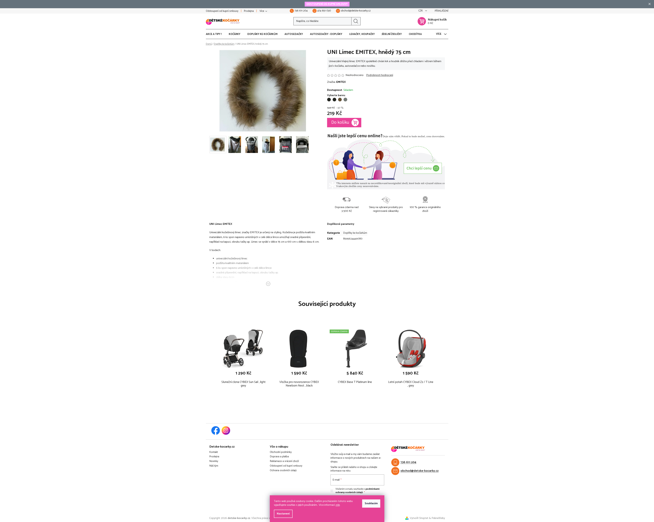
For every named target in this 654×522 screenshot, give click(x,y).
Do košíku (340, 122)
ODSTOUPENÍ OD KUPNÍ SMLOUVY (327, 4)
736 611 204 (408, 462)
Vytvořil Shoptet (419, 518)
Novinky (213, 461)
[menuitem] (215, 34)
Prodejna (249, 11)
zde (338, 505)
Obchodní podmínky (281, 452)
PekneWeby (438, 518)
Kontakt (213, 452)
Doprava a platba (279, 457)
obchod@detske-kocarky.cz (419, 471)
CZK (421, 11)
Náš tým (213, 466)
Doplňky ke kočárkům (355, 233)
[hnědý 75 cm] (340, 99)
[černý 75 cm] (334, 99)
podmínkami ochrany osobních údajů (357, 490)
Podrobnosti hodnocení (379, 75)
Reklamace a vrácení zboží (284, 461)
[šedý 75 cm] (345, 99)
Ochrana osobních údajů (283, 470)
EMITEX (341, 82)
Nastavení (283, 513)
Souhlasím (371, 503)
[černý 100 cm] (329, 99)
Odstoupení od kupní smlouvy (222, 11)
